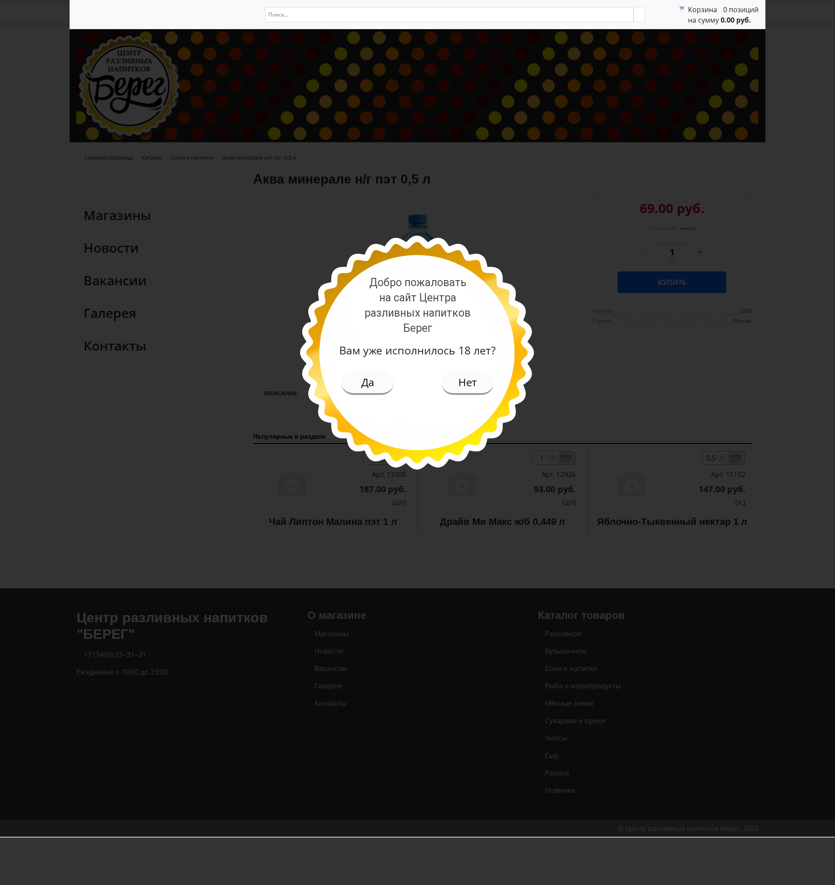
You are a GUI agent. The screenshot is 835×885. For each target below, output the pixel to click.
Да (367, 382)
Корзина (702, 9)
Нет (467, 382)
